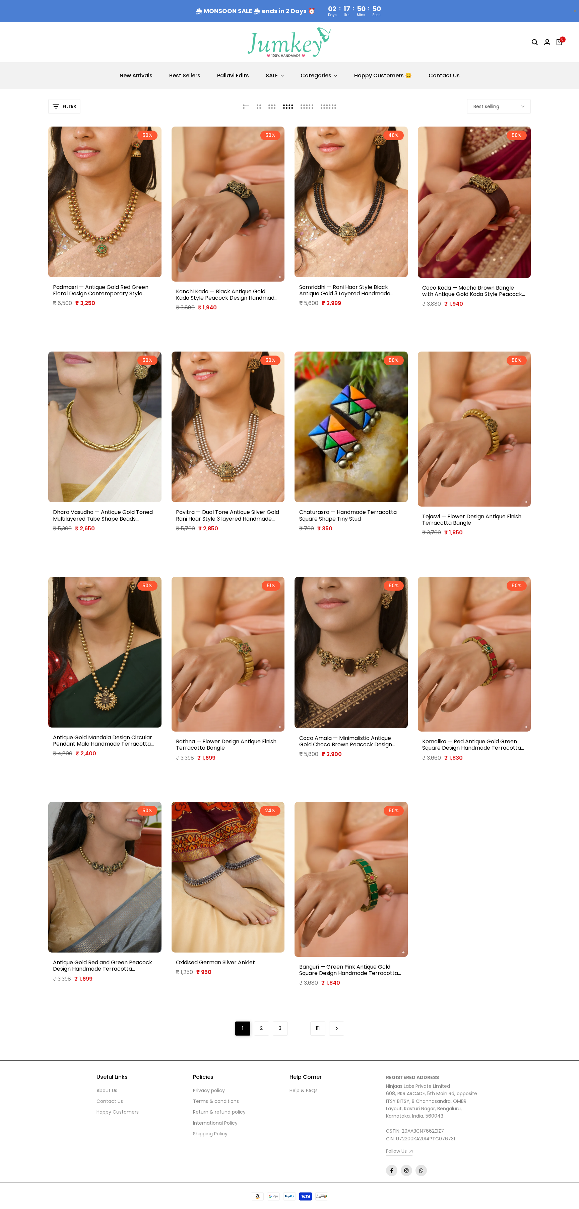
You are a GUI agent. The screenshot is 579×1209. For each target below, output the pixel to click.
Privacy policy (209, 1090)
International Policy (215, 1123)
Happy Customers (117, 1112)
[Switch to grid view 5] (307, 106)
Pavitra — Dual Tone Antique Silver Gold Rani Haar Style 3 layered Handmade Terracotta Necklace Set (227, 515)
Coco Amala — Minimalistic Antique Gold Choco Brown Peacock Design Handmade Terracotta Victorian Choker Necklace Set (345, 741)
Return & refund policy (219, 1112)
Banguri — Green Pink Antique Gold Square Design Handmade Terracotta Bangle (348, 970)
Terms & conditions (216, 1101)
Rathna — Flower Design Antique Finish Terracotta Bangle (226, 744)
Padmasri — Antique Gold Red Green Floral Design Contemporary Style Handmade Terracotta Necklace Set (101, 290)
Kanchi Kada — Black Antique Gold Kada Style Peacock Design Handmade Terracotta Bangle (227, 294)
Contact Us (109, 1101)
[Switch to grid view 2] (259, 106)
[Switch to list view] (246, 106)
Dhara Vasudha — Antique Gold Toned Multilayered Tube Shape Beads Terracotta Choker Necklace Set (103, 515)
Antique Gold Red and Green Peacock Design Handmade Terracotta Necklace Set (102, 965)
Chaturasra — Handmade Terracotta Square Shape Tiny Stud (348, 515)
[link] (399, 1151)
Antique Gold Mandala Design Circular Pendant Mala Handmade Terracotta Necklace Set (102, 740)
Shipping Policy (210, 1133)
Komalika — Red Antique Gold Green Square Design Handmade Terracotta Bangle (471, 744)
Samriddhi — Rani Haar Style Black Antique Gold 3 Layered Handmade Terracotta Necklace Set (344, 290)
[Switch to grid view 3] (272, 106)
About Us (106, 1090)
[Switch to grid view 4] (288, 106)
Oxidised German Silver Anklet (215, 962)
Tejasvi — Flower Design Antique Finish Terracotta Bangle (471, 519)
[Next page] (336, 1029)
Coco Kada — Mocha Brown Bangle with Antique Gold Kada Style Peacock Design (472, 291)
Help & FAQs (304, 1090)
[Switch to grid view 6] (328, 106)
